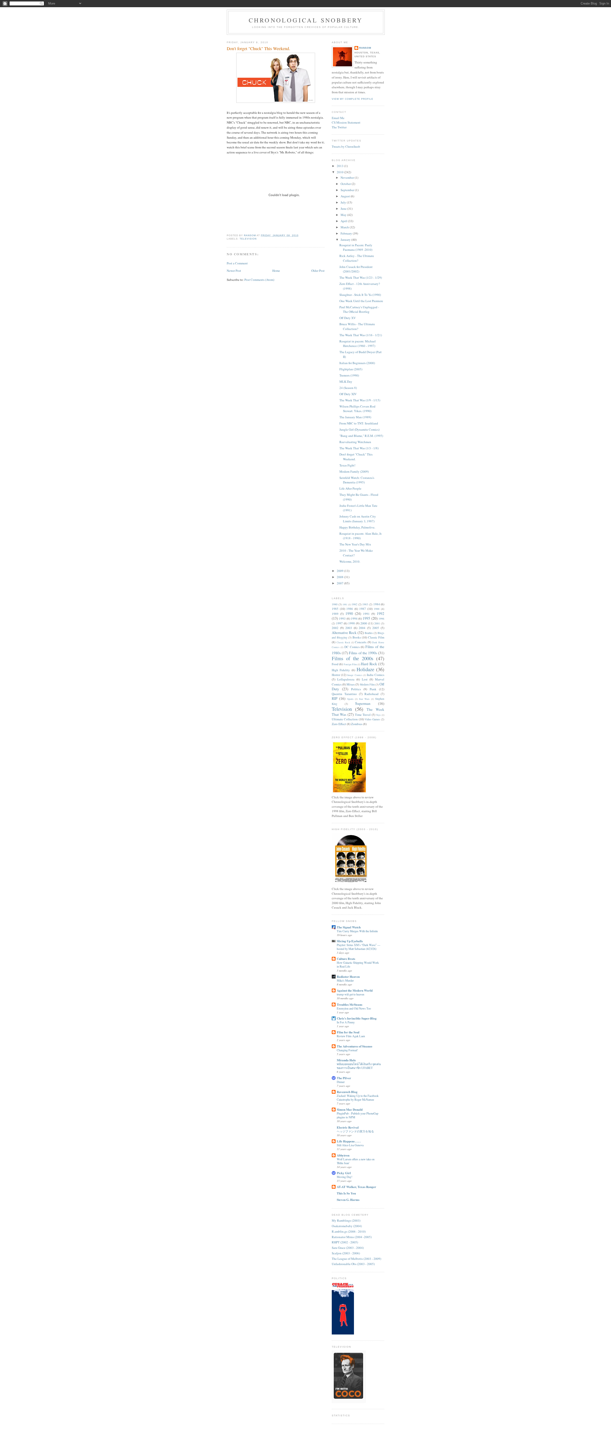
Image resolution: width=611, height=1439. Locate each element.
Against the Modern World (355, 990)
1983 (365, 604)
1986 (349, 609)
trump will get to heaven (350, 994)
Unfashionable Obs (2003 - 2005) (353, 1264)
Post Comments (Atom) (259, 279)
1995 (366, 618)
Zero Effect (339, 724)
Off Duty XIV (348, 394)
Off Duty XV (347, 318)
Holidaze (365, 669)
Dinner (341, 1082)
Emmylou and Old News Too (354, 1008)
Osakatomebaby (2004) (347, 1226)
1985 (335, 609)
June (344, 208)
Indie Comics (375, 675)
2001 (377, 623)
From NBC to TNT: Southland (358, 423)
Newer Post (234, 270)
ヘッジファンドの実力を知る (355, 1131)
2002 (335, 628)
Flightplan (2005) (350, 369)
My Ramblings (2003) (346, 1220)
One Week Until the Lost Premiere (361, 301)
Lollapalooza (345, 679)
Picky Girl (344, 1173)
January (346, 239)
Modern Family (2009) (354, 471)
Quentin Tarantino (344, 694)
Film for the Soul (348, 1032)
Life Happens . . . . (348, 1141)
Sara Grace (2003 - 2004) (348, 1247)
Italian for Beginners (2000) (357, 363)
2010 (340, 172)
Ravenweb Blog (347, 1091)
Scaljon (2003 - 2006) (346, 1253)
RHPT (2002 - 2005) (345, 1242)
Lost (365, 679)
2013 (340, 166)
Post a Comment (237, 263)
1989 (335, 614)
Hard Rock (369, 663)
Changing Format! (347, 1050)
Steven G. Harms (348, 1199)
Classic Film (376, 637)
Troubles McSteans (349, 1004)
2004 (362, 628)
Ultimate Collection (345, 719)
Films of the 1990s (363, 652)
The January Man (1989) (355, 417)
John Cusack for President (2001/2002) (356, 269)
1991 (366, 614)
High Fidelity (341, 670)
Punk (373, 689)
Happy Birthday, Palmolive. (357, 527)
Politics (356, 689)
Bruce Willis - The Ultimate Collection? (357, 326)
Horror (336, 675)
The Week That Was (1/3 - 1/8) (359, 448)
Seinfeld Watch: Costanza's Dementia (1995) (356, 480)
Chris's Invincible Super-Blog (357, 1018)
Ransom (365, 48)
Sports (350, 699)
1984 (376, 604)
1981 (344, 604)
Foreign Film (350, 664)
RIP (334, 698)
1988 (376, 609)
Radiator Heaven (348, 976)
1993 (342, 618)
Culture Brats (346, 958)
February (347, 233)
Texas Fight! (347, 465)
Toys (378, 715)
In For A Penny (346, 1022)
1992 (380, 613)
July (344, 202)
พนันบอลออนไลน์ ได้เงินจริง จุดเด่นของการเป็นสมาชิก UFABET (359, 1066)
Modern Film (367, 684)
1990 (349, 613)
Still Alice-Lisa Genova (350, 1145)
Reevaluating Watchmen (355, 442)
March (345, 227)
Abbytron (343, 1155)
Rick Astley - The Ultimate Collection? (356, 258)
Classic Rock (343, 642)
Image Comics (354, 675)
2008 (340, 577)
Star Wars (364, 699)
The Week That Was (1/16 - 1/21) (360, 335)
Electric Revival (348, 1127)
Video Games (372, 719)
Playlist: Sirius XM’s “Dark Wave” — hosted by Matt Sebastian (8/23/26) (358, 947)
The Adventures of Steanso (354, 1046)
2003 (348, 628)
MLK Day (345, 381)
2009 (340, 571)
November (348, 177)
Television (248, 238)
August (346, 196)
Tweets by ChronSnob (346, 146)
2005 (375, 628)
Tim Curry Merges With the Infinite (357, 931)
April (344, 221)
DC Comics (352, 647)
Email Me (338, 118)
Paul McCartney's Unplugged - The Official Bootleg (359, 309)
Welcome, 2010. (349, 561)
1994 (354, 618)
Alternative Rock (344, 632)
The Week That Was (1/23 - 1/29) (360, 277)
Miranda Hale (346, 1060)
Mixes (351, 684)
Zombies (356, 724)
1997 (339, 623)
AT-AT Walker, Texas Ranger (356, 1186)
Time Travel (363, 714)
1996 (381, 618)
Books (357, 637)
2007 (340, 583)
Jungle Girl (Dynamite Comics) (359, 429)
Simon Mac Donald (350, 1109)
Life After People (350, 488)
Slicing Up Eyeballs (350, 941)
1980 (334, 604)
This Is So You (346, 1193)
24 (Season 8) (348, 388)
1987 (362, 609)
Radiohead (371, 694)
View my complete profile (352, 99)
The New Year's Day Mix (355, 544)
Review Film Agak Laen (351, 1036)
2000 (363, 623)
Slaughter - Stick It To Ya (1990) (360, 295)
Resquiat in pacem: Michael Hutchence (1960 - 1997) (357, 343)
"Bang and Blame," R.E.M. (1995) (361, 436)
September (348, 190)
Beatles (369, 633)
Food (335, 664)
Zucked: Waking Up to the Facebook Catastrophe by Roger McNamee (358, 1097)
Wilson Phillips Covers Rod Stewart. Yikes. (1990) (357, 408)
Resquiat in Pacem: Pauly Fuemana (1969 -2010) (355, 247)
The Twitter (339, 127)
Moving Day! (344, 1177)
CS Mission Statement (346, 122)
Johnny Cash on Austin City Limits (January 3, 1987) (357, 518)
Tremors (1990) (349, 375)
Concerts (360, 642)
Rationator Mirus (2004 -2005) (352, 1237)
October (346, 184)
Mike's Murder (345, 980)
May (344, 215)
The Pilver (344, 1078)
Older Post (318, 270)
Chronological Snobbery (306, 20)
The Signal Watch (349, 927)
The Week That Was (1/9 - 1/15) (359, 400)
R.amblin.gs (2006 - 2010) (349, 1231)
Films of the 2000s (352, 658)
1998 (351, 623)
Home (276, 270)
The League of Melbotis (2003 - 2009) (356, 1258)
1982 (354, 604)
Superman (362, 703)
